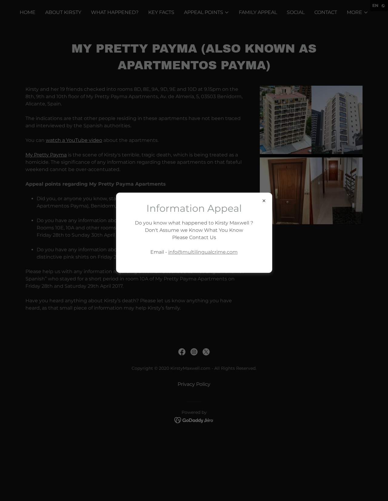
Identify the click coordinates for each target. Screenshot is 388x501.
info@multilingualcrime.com (203, 252)
